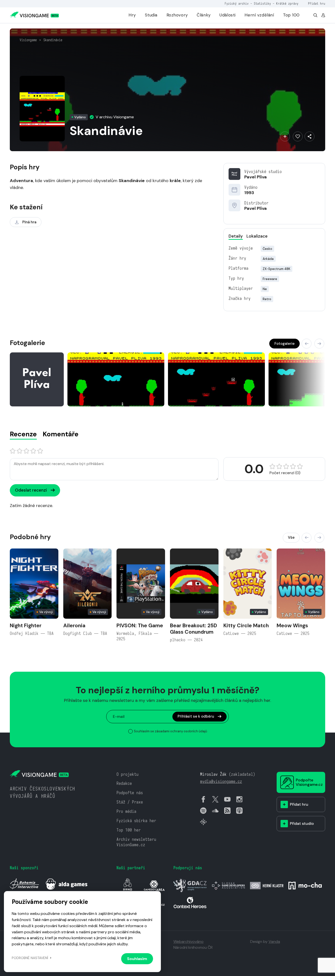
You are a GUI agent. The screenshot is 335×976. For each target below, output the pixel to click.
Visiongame (28, 40)
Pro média (126, 811)
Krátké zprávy (287, 3)
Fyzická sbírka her (136, 820)
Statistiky (262, 3)
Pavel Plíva (255, 177)
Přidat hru (316, 3)
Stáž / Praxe (129, 802)
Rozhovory (177, 15)
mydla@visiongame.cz (221, 781)
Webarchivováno (188, 941)
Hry (132, 15)
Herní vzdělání (259, 15)
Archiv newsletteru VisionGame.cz (136, 842)
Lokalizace (257, 236)
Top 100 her (128, 830)
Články (203, 15)
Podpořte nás (129, 792)
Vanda (274, 941)
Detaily (236, 236)
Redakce (124, 783)
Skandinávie (52, 40)
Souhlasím (137, 958)
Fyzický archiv (237, 3)
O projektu (127, 774)
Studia (151, 15)
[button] (306, 343)
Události (227, 15)
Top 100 (291, 15)
